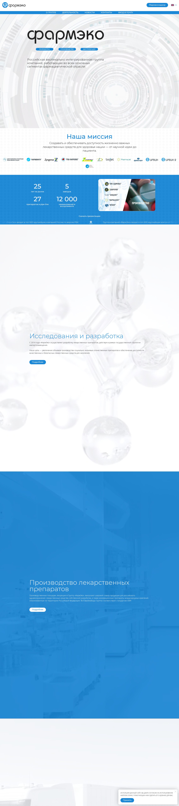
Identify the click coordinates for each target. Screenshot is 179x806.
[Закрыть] (175, 791)
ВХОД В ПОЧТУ (125, 12)
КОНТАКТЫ (106, 12)
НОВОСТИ (90, 12)
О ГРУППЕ (51, 12)
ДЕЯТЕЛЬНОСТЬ (70, 12)
